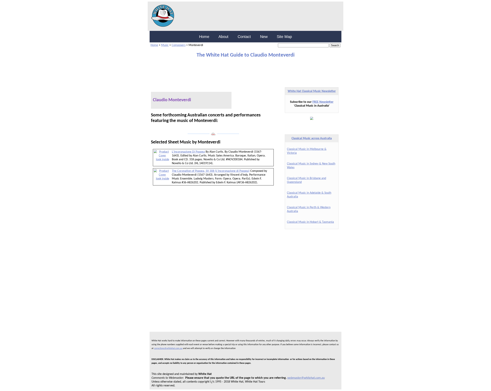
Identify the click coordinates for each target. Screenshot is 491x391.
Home (204, 37)
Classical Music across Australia (312, 138)
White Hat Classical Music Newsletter (312, 91)
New (264, 37)
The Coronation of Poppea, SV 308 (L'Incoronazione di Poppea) (211, 171)
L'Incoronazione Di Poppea (188, 151)
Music (165, 45)
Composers (178, 45)
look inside (162, 159)
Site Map (284, 37)
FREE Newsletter (323, 102)
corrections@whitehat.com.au (168, 348)
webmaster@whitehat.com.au (306, 377)
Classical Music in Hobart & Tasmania (310, 222)
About (223, 37)
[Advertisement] (243, 70)
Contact (244, 37)
